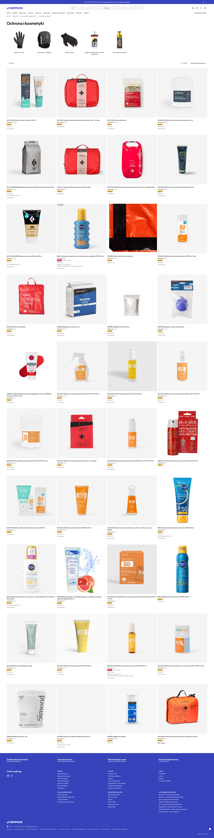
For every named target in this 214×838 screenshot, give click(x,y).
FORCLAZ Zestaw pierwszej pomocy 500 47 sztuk (74, 187)
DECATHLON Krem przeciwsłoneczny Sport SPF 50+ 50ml (177, 256)
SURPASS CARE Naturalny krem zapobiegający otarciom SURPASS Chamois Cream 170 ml (29, 395)
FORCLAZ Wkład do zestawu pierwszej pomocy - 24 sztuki (77, 461)
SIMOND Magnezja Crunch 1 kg (17, 736)
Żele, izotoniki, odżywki (120, 52)
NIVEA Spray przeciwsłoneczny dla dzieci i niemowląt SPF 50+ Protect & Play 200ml (31, 598)
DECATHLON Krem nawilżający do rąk (19, 666)
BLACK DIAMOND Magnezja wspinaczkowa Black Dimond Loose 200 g (30, 187)
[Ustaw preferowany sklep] (193, 8)
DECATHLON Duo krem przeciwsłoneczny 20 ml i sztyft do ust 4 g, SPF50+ (129, 529)
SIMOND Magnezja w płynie (116, 736)
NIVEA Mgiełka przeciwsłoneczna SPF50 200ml (173, 597)
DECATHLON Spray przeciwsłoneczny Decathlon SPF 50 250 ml (78, 394)
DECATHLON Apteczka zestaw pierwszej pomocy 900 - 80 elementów (131, 187)
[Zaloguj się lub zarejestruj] (201, 8)
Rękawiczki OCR (19, 52)
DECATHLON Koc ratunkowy (116, 120)
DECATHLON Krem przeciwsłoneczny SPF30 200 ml (74, 666)
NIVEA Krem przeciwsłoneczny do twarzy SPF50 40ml (176, 528)
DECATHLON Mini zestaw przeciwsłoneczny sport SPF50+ (26, 528)
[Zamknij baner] (206, 2)
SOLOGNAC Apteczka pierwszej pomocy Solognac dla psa (178, 736)
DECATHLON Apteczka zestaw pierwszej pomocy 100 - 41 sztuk (78, 120)
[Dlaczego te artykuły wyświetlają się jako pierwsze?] (182, 63)
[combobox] (199, 63)
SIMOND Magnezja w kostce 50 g (68, 327)
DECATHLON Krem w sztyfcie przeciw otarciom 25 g (175, 120)
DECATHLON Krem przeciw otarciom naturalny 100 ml (176, 187)
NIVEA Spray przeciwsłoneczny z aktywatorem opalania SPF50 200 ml (80, 256)
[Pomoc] (197, 8)
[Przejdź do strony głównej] (14, 8)
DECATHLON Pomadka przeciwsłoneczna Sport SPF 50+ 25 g (27, 461)
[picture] (31, 93)
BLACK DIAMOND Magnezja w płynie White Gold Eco (24, 256)
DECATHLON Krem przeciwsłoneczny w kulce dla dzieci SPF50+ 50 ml (181, 666)
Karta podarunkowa (200, 13)
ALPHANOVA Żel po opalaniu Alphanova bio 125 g (73, 736)
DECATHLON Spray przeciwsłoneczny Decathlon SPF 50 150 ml (179, 394)
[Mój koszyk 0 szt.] (205, 8)
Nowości (86, 13)
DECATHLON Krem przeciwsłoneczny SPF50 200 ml (74, 528)
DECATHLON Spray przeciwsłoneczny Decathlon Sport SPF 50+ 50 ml (130, 461)
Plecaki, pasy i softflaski (44, 52)
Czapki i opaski (69, 52)
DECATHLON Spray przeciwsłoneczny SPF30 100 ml (124, 394)
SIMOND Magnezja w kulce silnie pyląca (171, 327)
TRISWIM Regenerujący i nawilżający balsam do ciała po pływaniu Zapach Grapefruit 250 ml (79, 598)
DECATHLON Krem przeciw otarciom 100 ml (21, 120)
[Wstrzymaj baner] (203, 2)
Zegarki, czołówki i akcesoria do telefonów (94, 53)
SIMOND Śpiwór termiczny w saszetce (120, 256)
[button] (70, 264)
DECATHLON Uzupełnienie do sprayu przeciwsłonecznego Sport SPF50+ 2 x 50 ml (132, 598)
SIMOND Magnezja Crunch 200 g (118, 327)
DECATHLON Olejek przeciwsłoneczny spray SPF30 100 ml (126, 666)
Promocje (79, 13)
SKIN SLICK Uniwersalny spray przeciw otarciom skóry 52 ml (178, 461)
